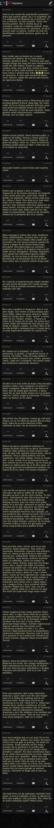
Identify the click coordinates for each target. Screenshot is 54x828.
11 (33, 403)
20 (33, 294)
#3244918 (6, 379)
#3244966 (6, 542)
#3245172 (6, 305)
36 (33, 41)
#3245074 (6, 486)
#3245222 (6, 347)
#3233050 (6, 656)
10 (33, 153)
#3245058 (6, 10)
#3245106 (6, 186)
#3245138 (6, 230)
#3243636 (6, 689)
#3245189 (6, 442)
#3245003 (6, 96)
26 (33, 779)
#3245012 (6, 607)
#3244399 (6, 414)
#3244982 (6, 163)
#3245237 (6, 52)
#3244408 (6, 277)
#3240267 (6, 733)
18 (33, 431)
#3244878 (6, 789)
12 (33, 220)
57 (33, 369)
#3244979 (6, 131)
